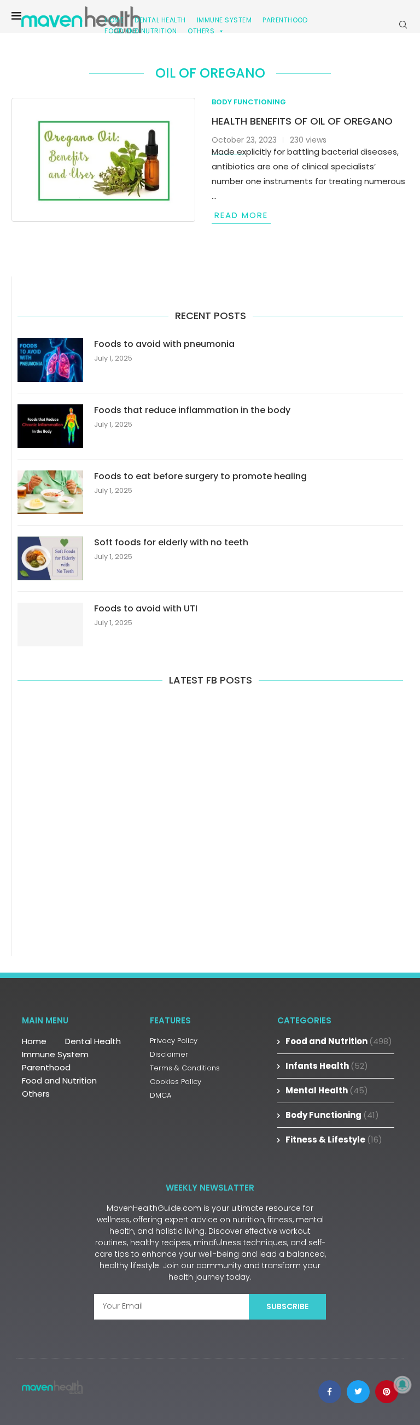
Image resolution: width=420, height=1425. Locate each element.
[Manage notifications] (402, 1384)
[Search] (403, 24)
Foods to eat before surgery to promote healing (200, 476)
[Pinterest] (386, 1391)
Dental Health (93, 1041)
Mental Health (326, 1090)
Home (34, 1041)
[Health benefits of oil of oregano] (103, 160)
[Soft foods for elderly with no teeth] (50, 558)
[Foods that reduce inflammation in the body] (50, 426)
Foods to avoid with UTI (145, 609)
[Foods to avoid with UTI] (50, 624)
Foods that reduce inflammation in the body (192, 410)
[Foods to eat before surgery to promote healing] (50, 492)
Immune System (55, 1054)
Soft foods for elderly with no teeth (171, 543)
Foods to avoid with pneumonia (164, 344)
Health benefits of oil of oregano (302, 121)
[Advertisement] (210, 819)
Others (201, 31)
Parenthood (284, 20)
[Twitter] (358, 1391)
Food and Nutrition (140, 31)
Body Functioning (332, 1115)
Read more (241, 215)
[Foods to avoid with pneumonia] (50, 360)
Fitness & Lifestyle (333, 1139)
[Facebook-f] (329, 1391)
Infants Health (326, 1065)
